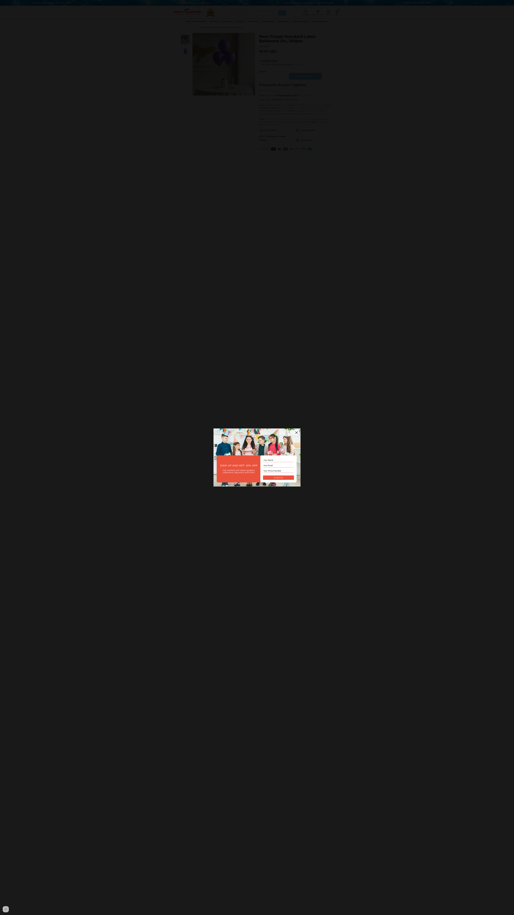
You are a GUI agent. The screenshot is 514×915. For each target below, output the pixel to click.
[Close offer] (296, 432)
